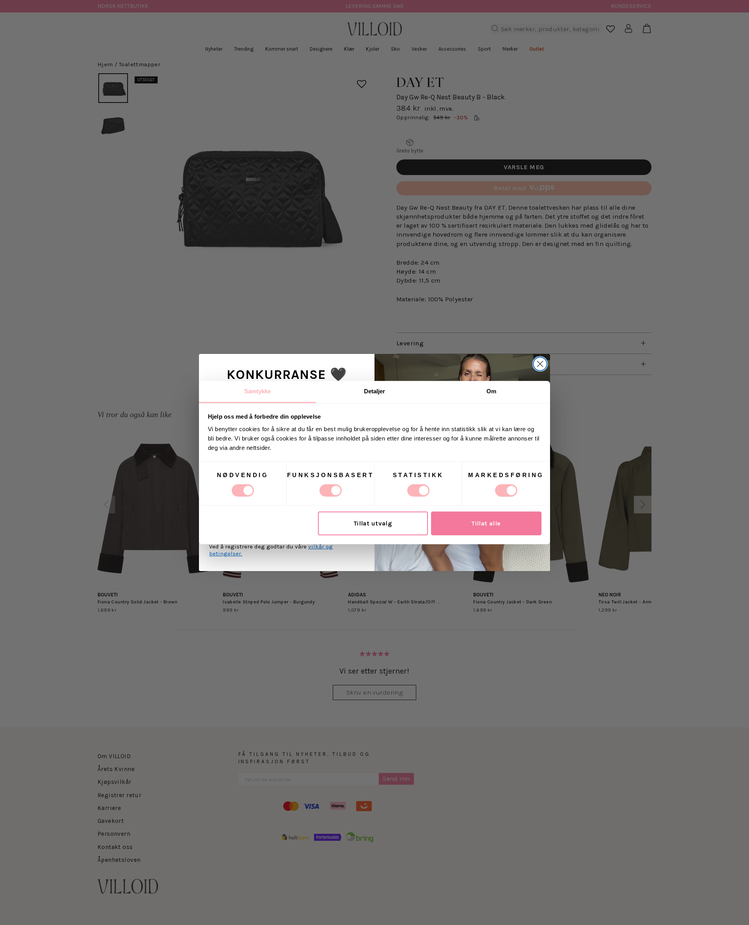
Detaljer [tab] (374, 391)
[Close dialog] (540, 364)
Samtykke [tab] (257, 391)
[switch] (330, 490)
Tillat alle (486, 523)
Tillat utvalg (373, 523)
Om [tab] (491, 391)
